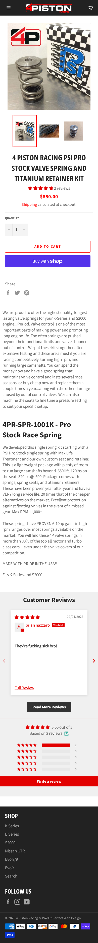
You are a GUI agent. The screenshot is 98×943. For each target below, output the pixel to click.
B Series (12, 834)
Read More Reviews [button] (49, 707)
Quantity (12, 218)
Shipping (29, 204)
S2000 (10, 843)
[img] (27, 618)
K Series (12, 826)
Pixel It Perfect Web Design (61, 918)
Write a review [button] (49, 781)
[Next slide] (94, 660)
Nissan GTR (15, 851)
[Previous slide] (4, 660)
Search (11, 876)
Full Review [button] (24, 688)
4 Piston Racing (27, 918)
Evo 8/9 (11, 859)
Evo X (10, 868)
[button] (41, 188)
